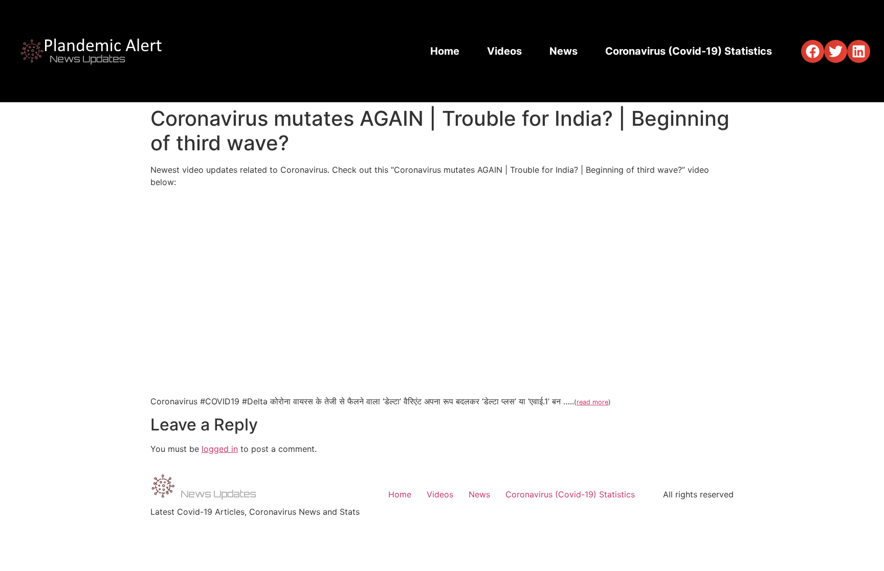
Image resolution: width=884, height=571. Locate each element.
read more (592, 402)
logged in (220, 449)
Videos (504, 51)
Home (444, 51)
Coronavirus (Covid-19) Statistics (688, 51)
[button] (812, 51)
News (563, 51)
